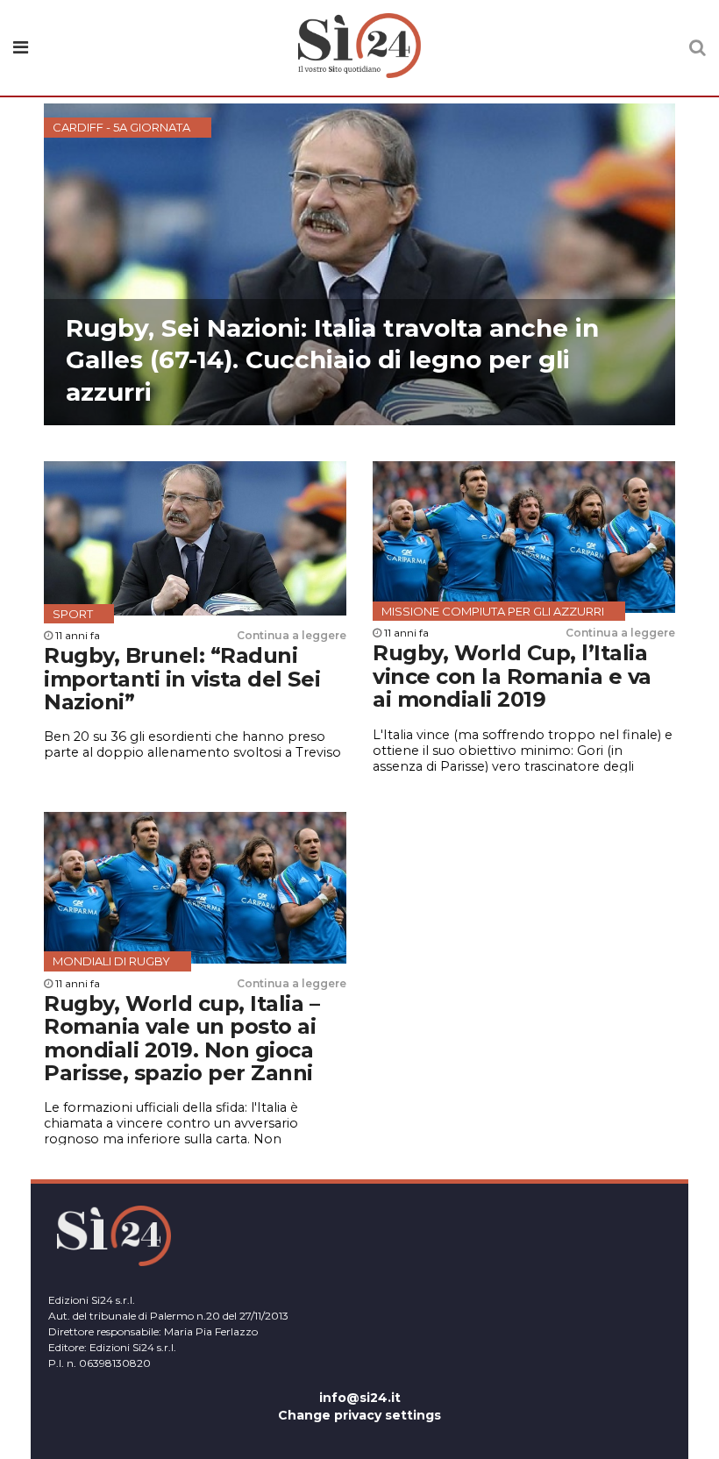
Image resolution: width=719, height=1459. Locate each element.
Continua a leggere (291, 635)
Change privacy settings (359, 1415)
